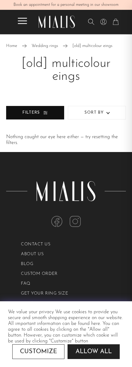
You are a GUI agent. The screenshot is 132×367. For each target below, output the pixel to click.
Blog (27, 264)
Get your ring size (44, 293)
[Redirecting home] (57, 22)
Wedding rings (45, 46)
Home (11, 46)
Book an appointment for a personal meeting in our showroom (66, 5)
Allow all (94, 352)
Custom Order (39, 273)
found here (89, 323)
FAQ (25, 283)
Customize (38, 352)
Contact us (36, 244)
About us (32, 254)
